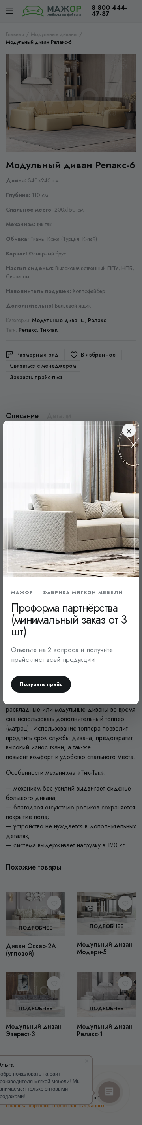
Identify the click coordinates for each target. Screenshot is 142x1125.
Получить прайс (41, 684)
